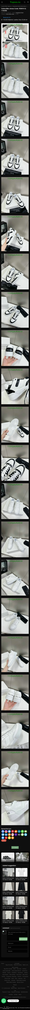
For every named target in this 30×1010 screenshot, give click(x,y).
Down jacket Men (7, 970)
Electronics (24, 970)
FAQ (28, 986)
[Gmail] (12, 834)
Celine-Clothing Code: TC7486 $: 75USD (21, 893)
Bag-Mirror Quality (8, 968)
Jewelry (26, 972)
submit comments (23, 939)
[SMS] (22, 834)
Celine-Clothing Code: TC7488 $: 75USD (21, 907)
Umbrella (13, 980)
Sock (16, 978)
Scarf (12, 978)
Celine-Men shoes (10, 14)
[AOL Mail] (19, 834)
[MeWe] (19, 831)
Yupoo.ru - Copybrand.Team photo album (17, 6)
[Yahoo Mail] (15, 834)
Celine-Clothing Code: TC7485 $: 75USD (8, 893)
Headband (14, 972)
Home (2, 963)
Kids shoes (18, 974)
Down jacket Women (16, 970)
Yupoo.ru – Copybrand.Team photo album (16, 997)
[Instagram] (6, 831)
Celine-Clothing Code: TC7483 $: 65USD (8, 878)
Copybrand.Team (20, 12)
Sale (13, 986)
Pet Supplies (25, 976)
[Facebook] (2, 831)
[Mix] (9, 834)
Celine (3, 840)
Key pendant (5, 974)
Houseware (20, 972)
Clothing (24, 968)
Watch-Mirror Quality (11, 982)
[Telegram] (2, 834)
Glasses (4, 972)
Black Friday (14, 988)
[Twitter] (9, 831)
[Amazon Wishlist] (9, 837)
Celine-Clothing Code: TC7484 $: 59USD (21, 878)
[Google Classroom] (6, 837)
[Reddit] (15, 831)
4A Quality (17, 963)
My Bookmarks (24, 992)
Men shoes (25, 974)
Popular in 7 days (6, 992)
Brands (15, 984)
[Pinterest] (12, 831)
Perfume (19, 976)
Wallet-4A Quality (18, 964)
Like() (15, 847)
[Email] (25, 831)
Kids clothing (12, 974)
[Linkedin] (6, 834)
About (20, 994)
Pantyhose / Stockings (11, 976)
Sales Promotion (21, 988)
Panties (3, 976)
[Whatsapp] (22, 831)
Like (15, 990)
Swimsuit (20, 978)
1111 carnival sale (6, 988)
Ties (25, 978)
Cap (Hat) (19, 968)
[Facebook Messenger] (2, 837)
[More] (12, 837)
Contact (15, 994)
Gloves (8, 972)
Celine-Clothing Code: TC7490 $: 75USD (21, 921)
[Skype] (25, 834)
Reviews (11, 994)
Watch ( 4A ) (25, 964)
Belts (14, 968)
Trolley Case (7, 980)
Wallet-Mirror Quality (21, 980)
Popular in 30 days (15, 992)
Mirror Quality (15, 967)
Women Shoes (20, 982)
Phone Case (7, 978)
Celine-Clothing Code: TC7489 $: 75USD (8, 921)
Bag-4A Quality (9, 964)
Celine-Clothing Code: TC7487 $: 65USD (8, 907)
